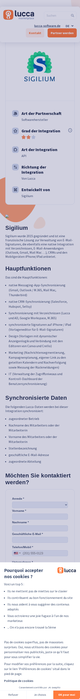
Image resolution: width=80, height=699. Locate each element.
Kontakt (35, 33)
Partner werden (62, 33)
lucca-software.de (47, 26)
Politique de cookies (18, 681)
